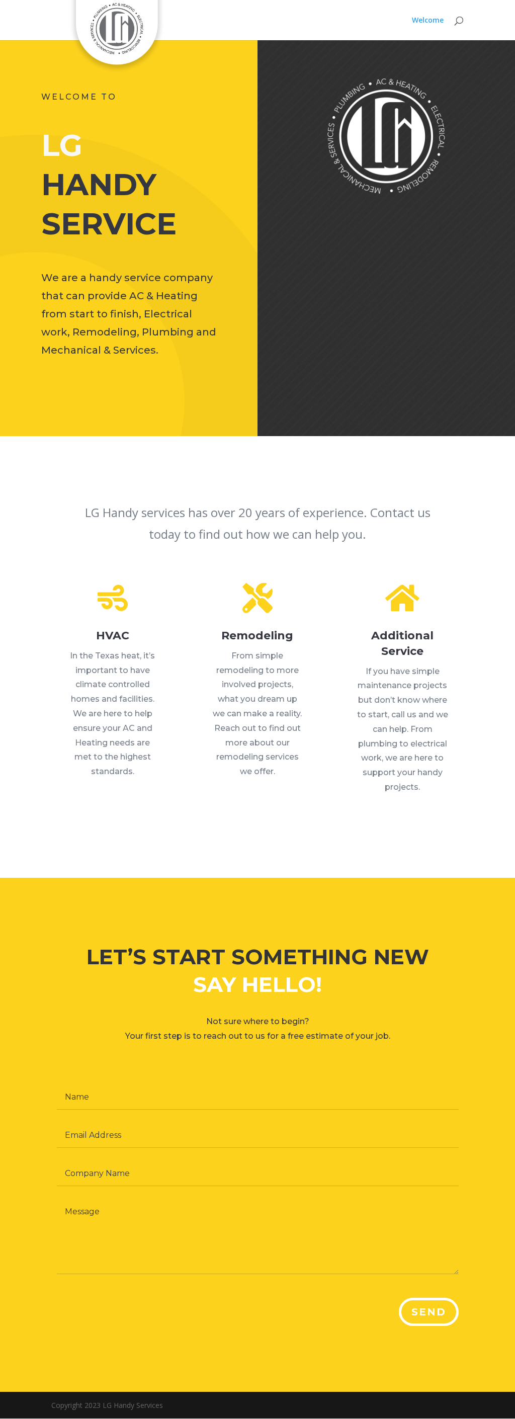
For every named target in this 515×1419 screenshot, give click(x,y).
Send (428, 1312)
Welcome (428, 21)
